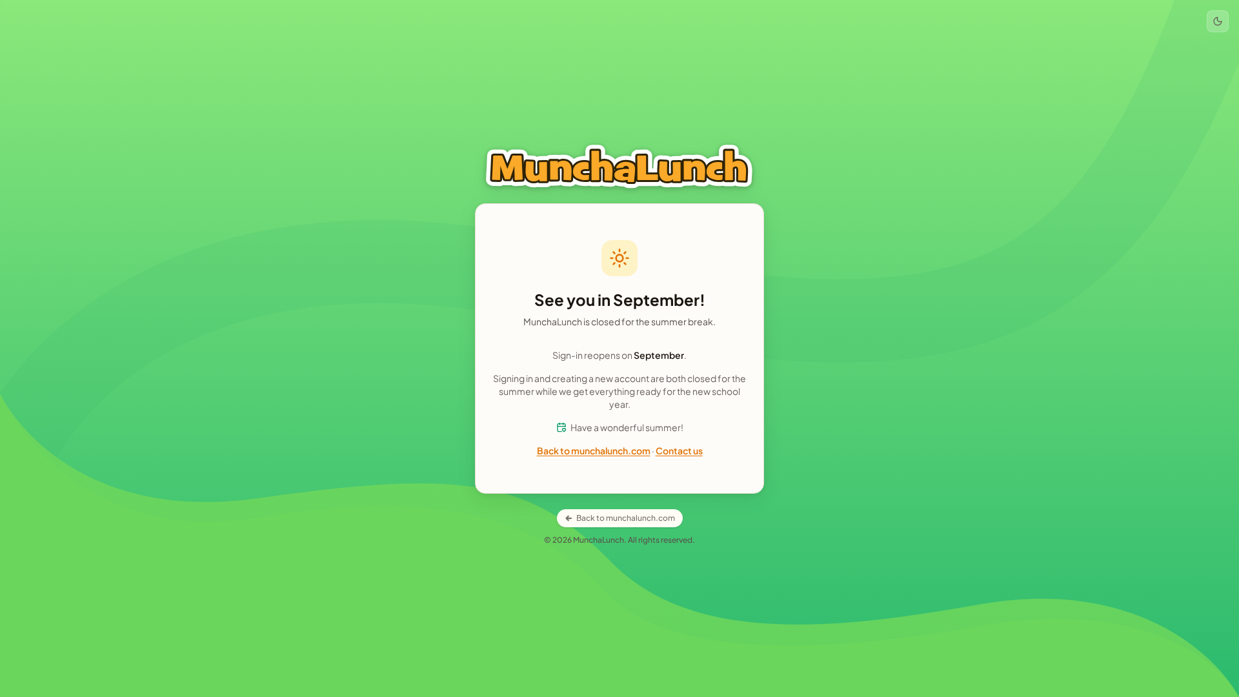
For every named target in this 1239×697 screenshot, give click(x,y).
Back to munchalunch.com (593, 450)
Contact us (679, 450)
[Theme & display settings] (1218, 21)
